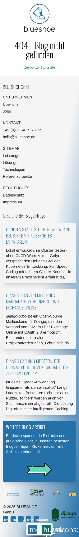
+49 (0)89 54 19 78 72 (22, 130)
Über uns (10, 104)
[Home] (39, 18)
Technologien (14, 169)
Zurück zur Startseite (39, 67)
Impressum (12, 202)
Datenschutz (13, 195)
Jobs (7, 111)
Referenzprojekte (17, 176)
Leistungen (12, 156)
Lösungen (11, 162)
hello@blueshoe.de (19, 137)
